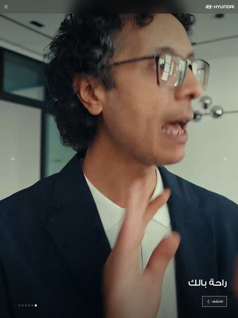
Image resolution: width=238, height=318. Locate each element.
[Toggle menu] (6, 6)
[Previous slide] (13, 159)
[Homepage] (219, 7)
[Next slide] (225, 159)
